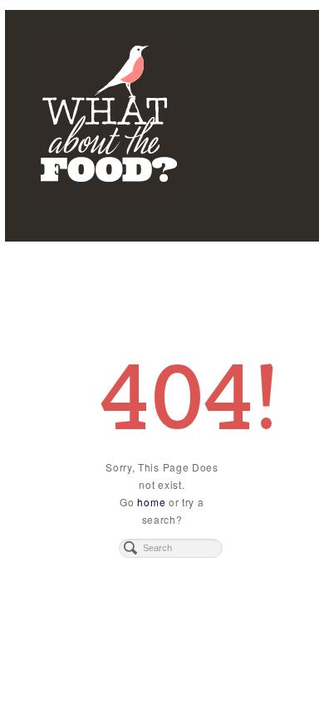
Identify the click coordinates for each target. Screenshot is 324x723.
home (151, 502)
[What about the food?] (162, 114)
